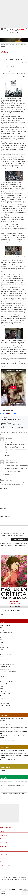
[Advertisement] (14, 14)
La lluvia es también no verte (7, 664)
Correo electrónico (6, 516)
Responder (7, 455)
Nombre (3, 508)
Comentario (4, 488)
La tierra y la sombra (5, 666)
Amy (1, 627)
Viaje (1, 708)
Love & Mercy (3, 679)
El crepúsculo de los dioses (7, 654)
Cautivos (2, 642)
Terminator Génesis (5, 693)
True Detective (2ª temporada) (7, 740)
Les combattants (4, 669)
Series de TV (3, 843)
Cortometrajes (4, 862)
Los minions (3, 676)
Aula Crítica (7, 43)
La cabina (2, 770)
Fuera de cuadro (4, 854)
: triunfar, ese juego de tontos (13, 760)
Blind (1, 637)
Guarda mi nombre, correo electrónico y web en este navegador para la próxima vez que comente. (13, 534)
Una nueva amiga (4, 703)
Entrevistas (3, 846)
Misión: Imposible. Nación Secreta (8, 681)
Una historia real (4, 700)
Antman (2, 630)
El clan (1, 649)
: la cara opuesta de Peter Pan (12, 750)
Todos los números (14, 44)
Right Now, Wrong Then (6, 691)
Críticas (2, 831)
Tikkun (1, 698)
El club (1, 652)
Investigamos (3, 835)
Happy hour (3, 659)
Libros (12, 43)
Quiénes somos (4, 44)
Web (1, 524)
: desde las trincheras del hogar (13, 753)
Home (2, 43)
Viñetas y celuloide (5, 865)
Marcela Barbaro (23, 62)
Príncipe (2, 688)
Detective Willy (4, 647)
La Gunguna (3, 662)
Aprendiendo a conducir (6, 632)
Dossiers (2, 858)
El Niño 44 (2, 657)
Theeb (1, 696)
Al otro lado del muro (5, 625)
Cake (1, 640)
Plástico (2, 686)
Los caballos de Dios (5, 674)
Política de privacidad (21, 43)
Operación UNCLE (4, 683)
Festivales (2, 839)
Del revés (2, 644)
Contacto (3, 46)
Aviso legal (23, 44)
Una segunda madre (5, 705)
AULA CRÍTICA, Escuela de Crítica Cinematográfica (14, 879)
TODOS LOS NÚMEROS (6, 827)
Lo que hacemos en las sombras (8, 671)
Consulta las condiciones (14, 606)
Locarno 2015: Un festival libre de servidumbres (12, 785)
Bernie (1, 635)
